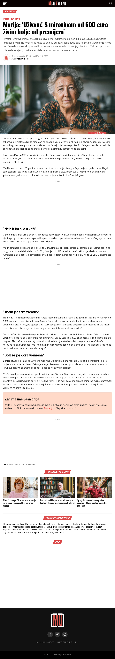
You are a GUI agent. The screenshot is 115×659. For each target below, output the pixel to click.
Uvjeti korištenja (64, 642)
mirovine (20, 464)
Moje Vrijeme (23, 59)
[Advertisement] (57, 203)
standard (31, 464)
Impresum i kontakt (45, 642)
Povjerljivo (49, 408)
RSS (77, 642)
